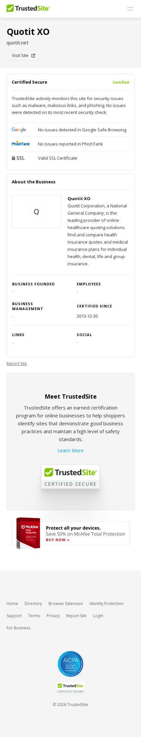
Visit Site (21, 55)
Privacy (53, 616)
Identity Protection (107, 603)
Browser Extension (66, 603)
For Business (18, 628)
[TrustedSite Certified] (70, 688)
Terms (34, 616)
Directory (33, 603)
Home (12, 603)
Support (14, 616)
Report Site (17, 363)
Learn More (70, 450)
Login (98, 616)
